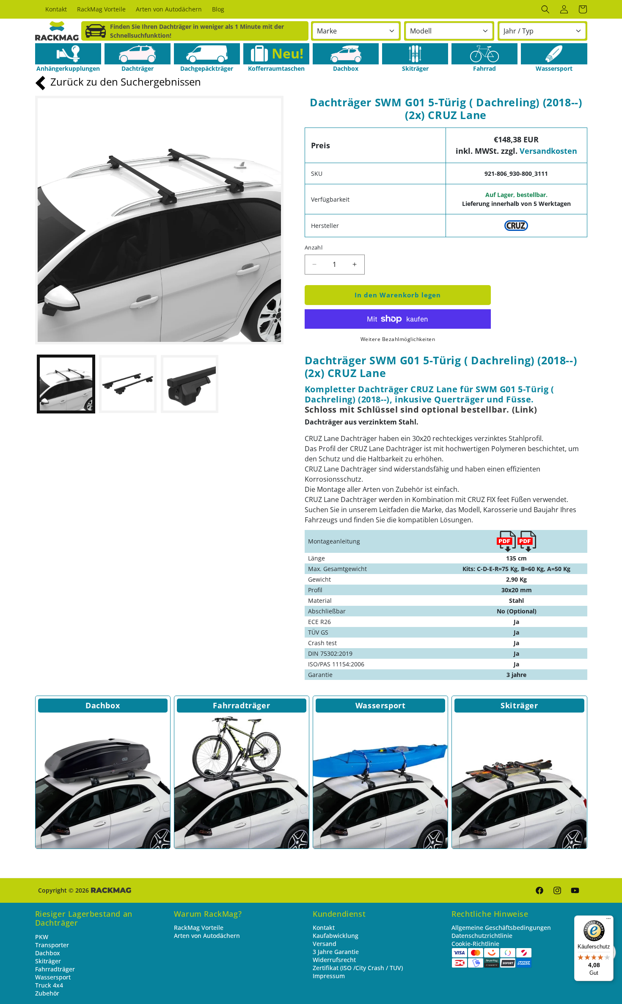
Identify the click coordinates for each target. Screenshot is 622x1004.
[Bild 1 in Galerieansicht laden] (66, 384)
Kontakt (324, 928)
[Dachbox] (346, 53)
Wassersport (380, 705)
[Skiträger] (415, 53)
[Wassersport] (554, 53)
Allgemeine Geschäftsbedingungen (501, 928)
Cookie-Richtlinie (475, 944)
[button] (545, 9)
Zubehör (47, 993)
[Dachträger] (138, 53)
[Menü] (608, 920)
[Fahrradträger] (241, 781)
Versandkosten (548, 151)
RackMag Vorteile (198, 928)
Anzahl (313, 247)
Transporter (52, 945)
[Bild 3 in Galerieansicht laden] (189, 384)
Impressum (329, 976)
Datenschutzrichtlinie (481, 936)
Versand (324, 944)
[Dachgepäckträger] (207, 53)
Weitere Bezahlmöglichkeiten (398, 339)
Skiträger (519, 705)
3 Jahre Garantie (336, 952)
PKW (41, 937)
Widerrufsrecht (334, 960)
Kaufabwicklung (335, 936)
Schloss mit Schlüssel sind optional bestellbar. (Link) (421, 409)
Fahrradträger (241, 705)
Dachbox (102, 705)
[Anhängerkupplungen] (68, 53)
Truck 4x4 (49, 985)
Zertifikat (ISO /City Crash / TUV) (358, 968)
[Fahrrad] (484, 53)
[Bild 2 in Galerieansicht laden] (128, 384)
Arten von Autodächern (207, 936)
